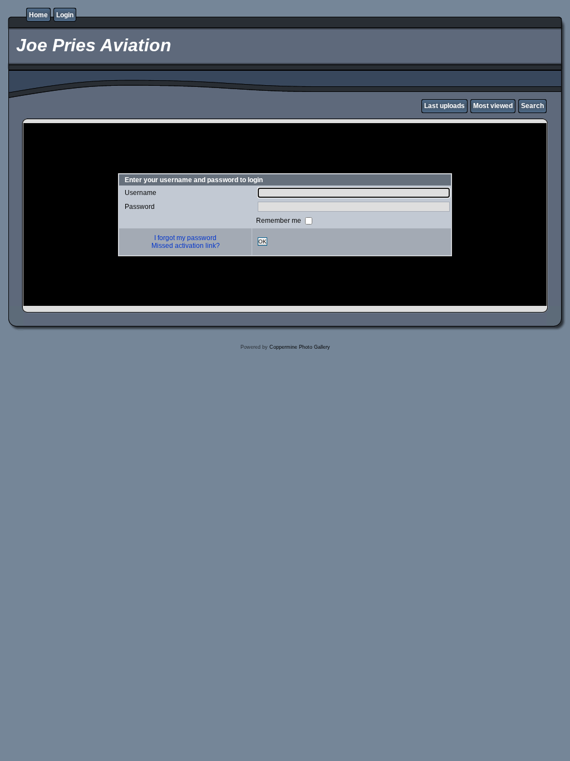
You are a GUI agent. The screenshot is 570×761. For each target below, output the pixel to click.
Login (64, 15)
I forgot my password (185, 238)
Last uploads (444, 106)
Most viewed (493, 106)
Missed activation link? (185, 246)
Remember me (279, 220)
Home (38, 15)
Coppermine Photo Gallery (299, 347)
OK (262, 241)
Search (532, 106)
